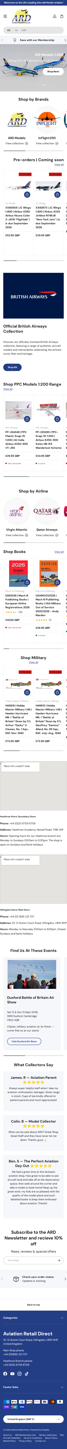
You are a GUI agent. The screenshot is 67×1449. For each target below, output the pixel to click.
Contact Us (40, 1441)
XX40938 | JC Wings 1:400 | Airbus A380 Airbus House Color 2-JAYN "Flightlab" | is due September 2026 (18, 217)
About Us (7, 1435)
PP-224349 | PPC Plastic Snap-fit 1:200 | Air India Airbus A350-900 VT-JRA (16, 440)
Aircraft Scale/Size (11, 1438)
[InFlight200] (47, 119)
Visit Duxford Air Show (24, 1041)
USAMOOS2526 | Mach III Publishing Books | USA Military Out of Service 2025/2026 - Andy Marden (48, 605)
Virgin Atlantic (16, 530)
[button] (61, 16)
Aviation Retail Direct (20, 1430)
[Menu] (5, 16)
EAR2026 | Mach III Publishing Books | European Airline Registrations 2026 (17, 601)
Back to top (33, 1304)
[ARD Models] (16, 119)
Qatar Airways (47, 530)
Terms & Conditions (33, 1438)
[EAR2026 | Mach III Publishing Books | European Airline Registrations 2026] (18, 573)
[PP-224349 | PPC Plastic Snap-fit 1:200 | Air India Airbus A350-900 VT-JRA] (18, 410)
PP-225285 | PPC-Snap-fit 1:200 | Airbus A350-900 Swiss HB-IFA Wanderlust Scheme (49, 440)
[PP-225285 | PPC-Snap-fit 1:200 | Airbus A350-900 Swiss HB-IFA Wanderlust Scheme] (49, 410)
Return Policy (51, 1438)
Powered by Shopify (40, 1430)
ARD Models (17, 138)
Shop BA (12, 367)
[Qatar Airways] (47, 511)
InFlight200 (47, 138)
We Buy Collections (48, 1435)
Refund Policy (9, 1441)
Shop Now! (53, 71)
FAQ (62, 1435)
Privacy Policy (25, 1441)
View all (59, 164)
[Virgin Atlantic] (16, 511)
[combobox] (33, 30)
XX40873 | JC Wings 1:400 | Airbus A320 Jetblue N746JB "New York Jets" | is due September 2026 (48, 217)
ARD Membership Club (25, 1435)
